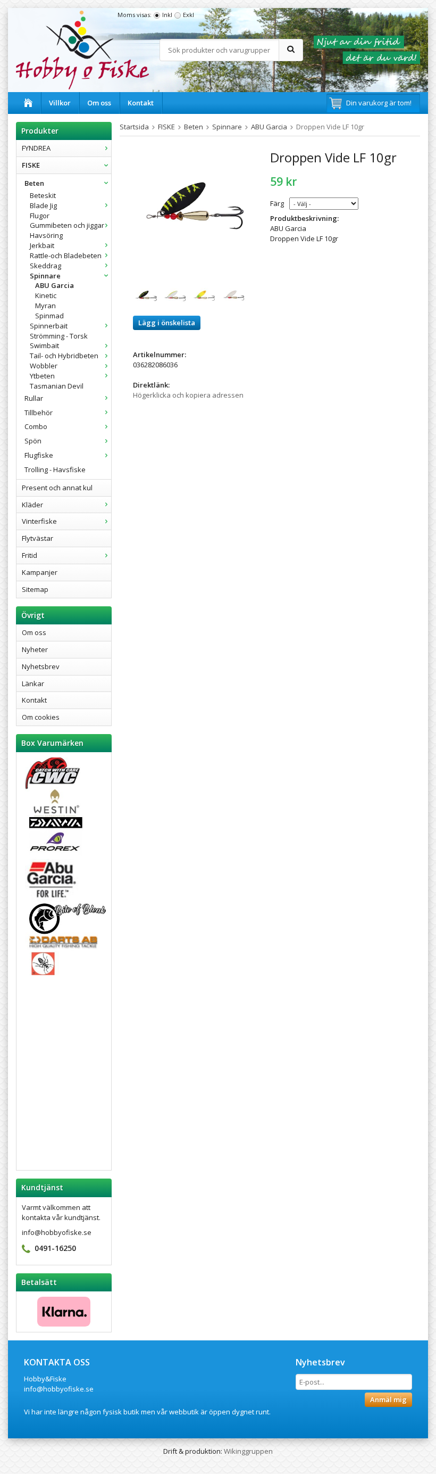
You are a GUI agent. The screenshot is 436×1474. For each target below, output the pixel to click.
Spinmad (49, 315)
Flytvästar (37, 538)
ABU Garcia (54, 285)
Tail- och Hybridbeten (64, 355)
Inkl (167, 15)
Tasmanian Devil (56, 386)
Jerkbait (42, 245)
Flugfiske (38, 455)
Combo (35, 426)
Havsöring (46, 235)
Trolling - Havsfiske (55, 469)
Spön (32, 441)
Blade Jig (43, 205)
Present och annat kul (57, 487)
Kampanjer (39, 572)
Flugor (39, 215)
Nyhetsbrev (41, 666)
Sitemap (35, 589)
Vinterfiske (39, 521)
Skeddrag (45, 265)
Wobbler (43, 365)
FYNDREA (36, 148)
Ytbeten (42, 376)
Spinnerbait (49, 326)
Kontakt (141, 103)
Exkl (188, 15)
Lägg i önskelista (166, 322)
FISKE (31, 165)
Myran (45, 305)
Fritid (29, 555)
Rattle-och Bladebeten (66, 255)
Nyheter (35, 649)
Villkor (60, 103)
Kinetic (45, 295)
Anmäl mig (388, 1399)
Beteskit (43, 195)
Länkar (33, 683)
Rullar (33, 398)
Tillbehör (38, 412)
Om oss (99, 103)
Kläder (32, 504)
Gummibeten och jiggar (67, 225)
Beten (34, 183)
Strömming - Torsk (59, 336)
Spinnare (45, 276)
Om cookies (41, 717)
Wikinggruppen (248, 1451)
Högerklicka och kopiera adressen (188, 395)
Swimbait (44, 345)
